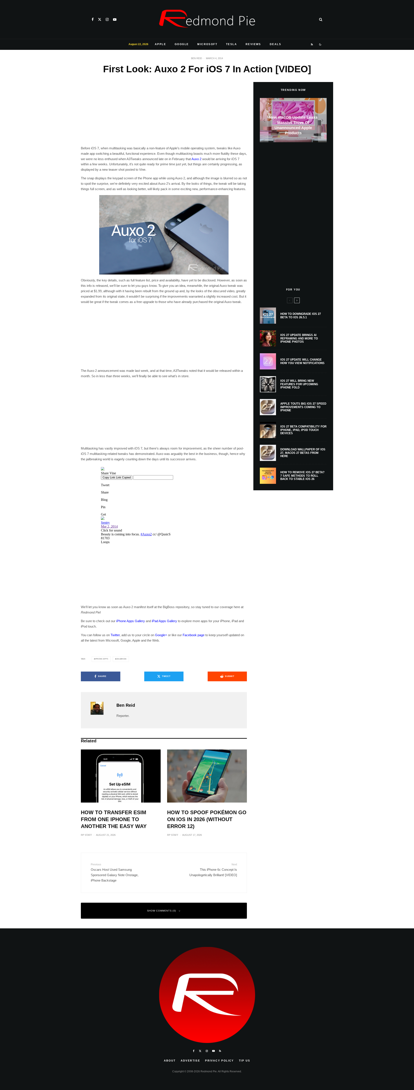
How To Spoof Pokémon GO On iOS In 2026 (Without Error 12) (206, 819)
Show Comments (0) (161, 910)
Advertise (190, 1060)
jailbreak (121, 659)
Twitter (115, 635)
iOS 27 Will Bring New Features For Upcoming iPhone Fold (299, 384)
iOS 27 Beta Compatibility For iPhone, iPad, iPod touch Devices (303, 430)
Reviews (253, 44)
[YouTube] (115, 19)
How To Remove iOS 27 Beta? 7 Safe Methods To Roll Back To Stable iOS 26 (302, 476)
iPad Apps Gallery (164, 621)
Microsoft (207, 44)
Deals (275, 44)
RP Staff (86, 835)
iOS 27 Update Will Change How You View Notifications (302, 361)
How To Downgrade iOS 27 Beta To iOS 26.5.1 (300, 315)
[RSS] (312, 44)
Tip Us (244, 1060)
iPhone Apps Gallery (130, 621)
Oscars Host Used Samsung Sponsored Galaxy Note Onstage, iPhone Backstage (114, 872)
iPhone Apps (101, 659)
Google (182, 44)
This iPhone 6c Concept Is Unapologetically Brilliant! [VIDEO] (213, 870)
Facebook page (193, 635)
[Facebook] (92, 19)
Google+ (161, 635)
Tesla (231, 44)
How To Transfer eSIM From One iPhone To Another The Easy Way (114, 819)
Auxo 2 (196, 159)
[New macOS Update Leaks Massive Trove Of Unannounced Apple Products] (293, 120)
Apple (160, 44)
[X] (100, 19)
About (170, 1060)
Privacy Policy (219, 1060)
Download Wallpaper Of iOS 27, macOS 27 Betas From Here (302, 453)
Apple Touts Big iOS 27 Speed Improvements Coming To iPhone (303, 407)
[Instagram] (107, 19)
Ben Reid (196, 58)
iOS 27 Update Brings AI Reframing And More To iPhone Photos (299, 338)
